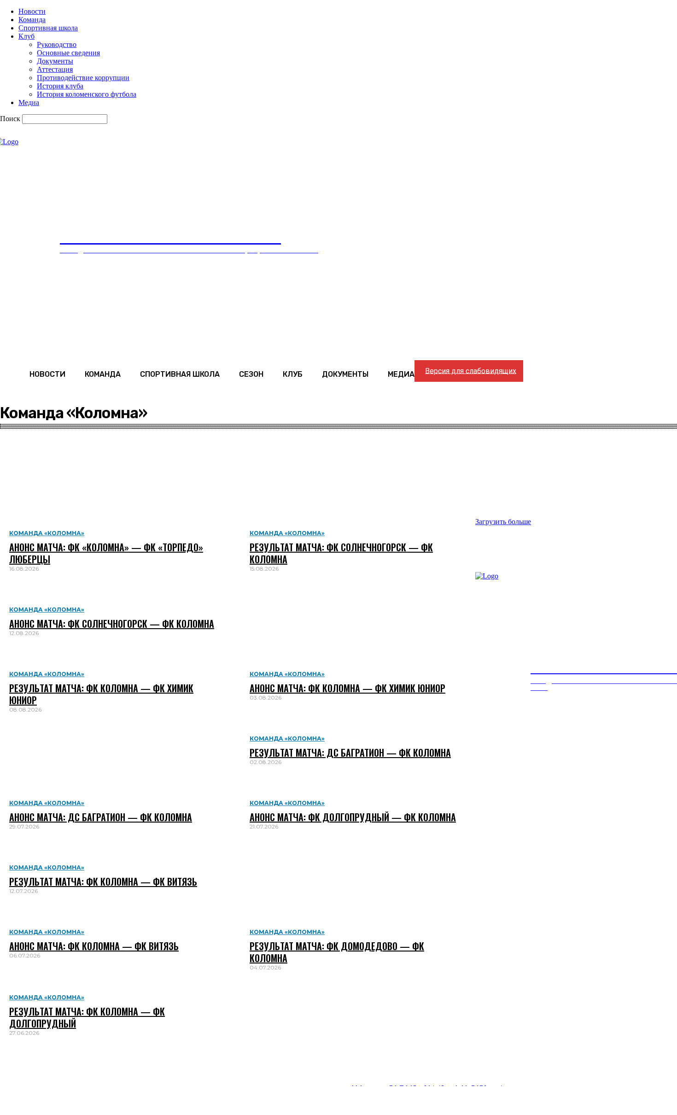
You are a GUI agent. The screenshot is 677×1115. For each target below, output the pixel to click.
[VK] (6, 1053)
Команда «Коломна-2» (57, 463)
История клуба (60, 86)
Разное (34, 479)
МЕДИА (639, 858)
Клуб (26, 36)
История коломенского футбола (86, 94)
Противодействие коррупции (83, 78)
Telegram (33, 1076)
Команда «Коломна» (54, 471)
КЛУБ (526, 858)
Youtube (31, 1064)
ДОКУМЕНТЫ (581, 858)
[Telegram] (6, 1076)
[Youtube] (6, 1064)
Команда (32, 19)
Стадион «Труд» (47, 496)
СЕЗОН (482, 858)
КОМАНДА (329, 858)
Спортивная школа (48, 28)
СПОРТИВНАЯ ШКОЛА (408, 858)
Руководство (56, 44)
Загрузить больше (503, 521)
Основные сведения (68, 53)
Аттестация (55, 69)
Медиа (28, 102)
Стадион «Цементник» (57, 504)
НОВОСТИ (270, 858)
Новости (32, 11)
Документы (55, 61)
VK (23, 1053)
